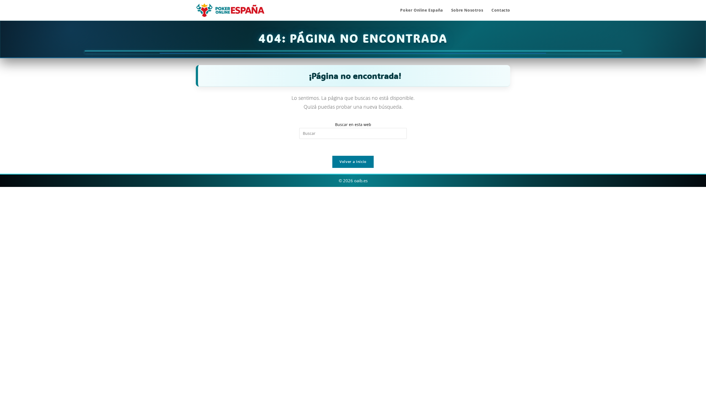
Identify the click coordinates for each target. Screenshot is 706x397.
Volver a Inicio (353, 161)
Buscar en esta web (353, 124)
